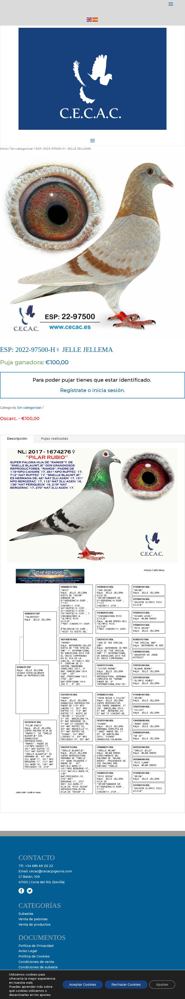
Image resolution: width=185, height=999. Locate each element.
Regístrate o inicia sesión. (92, 390)
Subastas (25, 914)
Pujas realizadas (54, 439)
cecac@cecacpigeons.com (50, 871)
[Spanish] (95, 19)
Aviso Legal (27, 951)
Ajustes (162, 985)
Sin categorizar (21, 148)
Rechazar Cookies (126, 985)
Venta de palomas (33, 919)
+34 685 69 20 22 (39, 866)
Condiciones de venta (36, 962)
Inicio (4, 148)
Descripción (17, 439)
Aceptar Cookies (82, 985)
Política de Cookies (34, 956)
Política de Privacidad (35, 946)
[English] (89, 19)
